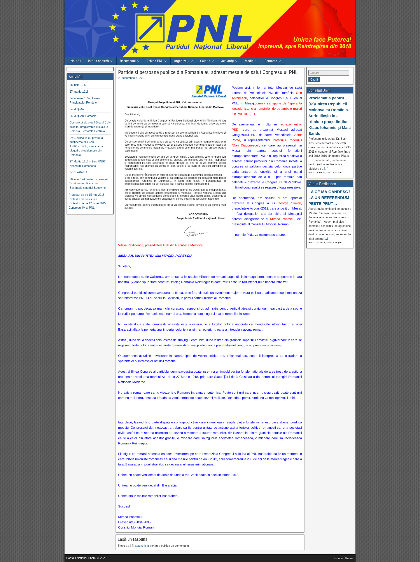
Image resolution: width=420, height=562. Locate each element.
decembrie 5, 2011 (133, 77)
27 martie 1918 (79, 91)
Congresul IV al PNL (81, 207)
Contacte (270, 61)
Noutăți (76, 61)
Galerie (205, 61)
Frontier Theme (343, 558)
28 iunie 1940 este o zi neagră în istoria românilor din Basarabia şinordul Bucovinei (89, 183)
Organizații (181, 61)
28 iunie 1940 (78, 84)
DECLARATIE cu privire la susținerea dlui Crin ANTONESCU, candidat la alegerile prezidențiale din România (86, 146)
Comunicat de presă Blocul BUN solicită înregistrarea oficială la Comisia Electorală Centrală (90, 127)
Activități (227, 61)
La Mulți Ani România (83, 116)
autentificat (142, 545)
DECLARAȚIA (79, 172)
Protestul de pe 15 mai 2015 (86, 194)
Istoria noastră (98, 61)
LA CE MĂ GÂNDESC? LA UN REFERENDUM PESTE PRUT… (329, 198)
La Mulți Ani (77, 109)
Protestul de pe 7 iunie (83, 199)
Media (249, 61)
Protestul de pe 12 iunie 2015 (87, 203)
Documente (128, 61)
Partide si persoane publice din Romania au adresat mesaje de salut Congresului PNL (208, 72)
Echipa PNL (155, 61)
